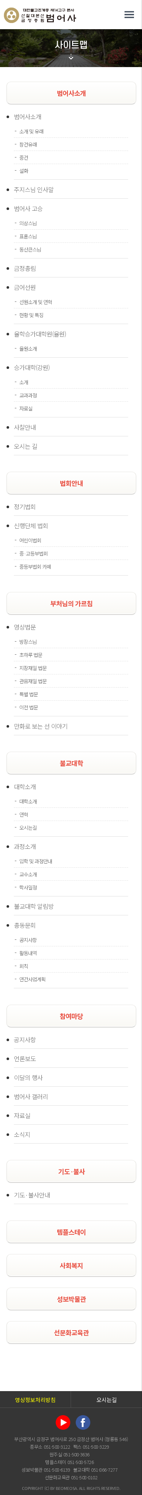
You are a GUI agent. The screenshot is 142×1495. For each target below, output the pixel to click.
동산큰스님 (30, 249)
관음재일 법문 (33, 681)
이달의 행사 (28, 1077)
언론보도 (25, 1058)
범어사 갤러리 (31, 1096)
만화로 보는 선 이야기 (40, 726)
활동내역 (28, 953)
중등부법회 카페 (35, 566)
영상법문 (25, 626)
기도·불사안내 (32, 1194)
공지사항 (28, 939)
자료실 (25, 408)
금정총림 (25, 268)
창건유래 (28, 144)
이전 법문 (28, 707)
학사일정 (28, 887)
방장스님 (28, 641)
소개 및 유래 (31, 131)
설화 (23, 170)
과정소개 (25, 846)
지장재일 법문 (33, 667)
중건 (23, 157)
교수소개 (28, 874)
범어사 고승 (28, 208)
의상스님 (28, 223)
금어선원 (25, 287)
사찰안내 (25, 427)
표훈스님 (28, 236)
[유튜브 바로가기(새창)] (63, 1414)
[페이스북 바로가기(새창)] (83, 1414)
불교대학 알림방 (34, 906)
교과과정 (28, 395)
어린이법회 (30, 540)
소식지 (22, 1134)
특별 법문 (28, 694)
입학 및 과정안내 (35, 861)
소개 (23, 382)
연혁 (23, 814)
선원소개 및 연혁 (35, 301)
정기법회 (25, 506)
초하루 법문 (30, 654)
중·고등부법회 (33, 553)
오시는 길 (25, 446)
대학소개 (25, 786)
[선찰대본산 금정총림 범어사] (40, 10)
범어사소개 (27, 116)
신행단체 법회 (31, 525)
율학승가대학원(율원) (40, 333)
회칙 (23, 966)
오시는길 (28, 827)
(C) (46, 1488)
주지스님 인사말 (34, 189)
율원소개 (28, 348)
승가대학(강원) (32, 367)
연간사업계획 (32, 979)
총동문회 (25, 925)
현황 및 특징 (31, 315)
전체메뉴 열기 (129, 14)
